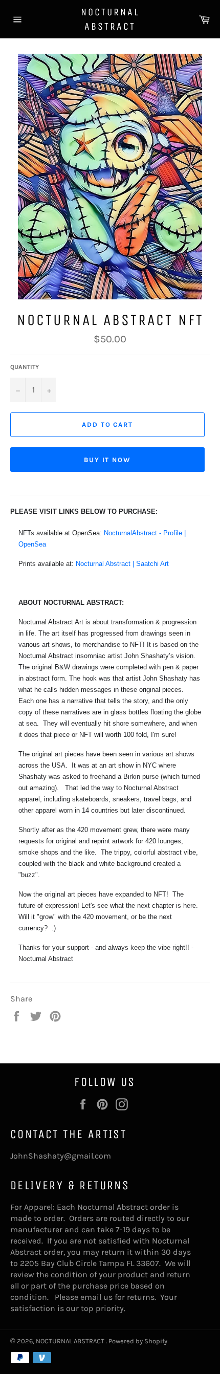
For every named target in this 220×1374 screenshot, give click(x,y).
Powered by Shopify (137, 1341)
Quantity (24, 366)
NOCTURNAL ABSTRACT (110, 19)
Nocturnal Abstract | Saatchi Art (122, 564)
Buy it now (107, 460)
